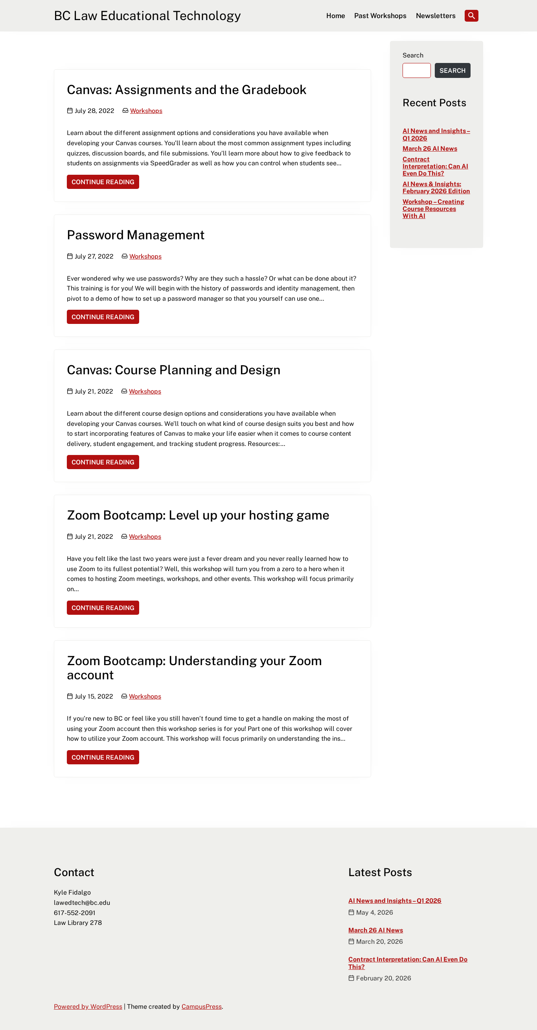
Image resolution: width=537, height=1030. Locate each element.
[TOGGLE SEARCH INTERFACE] (471, 16)
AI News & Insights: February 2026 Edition (436, 187)
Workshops (146, 111)
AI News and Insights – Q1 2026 (436, 134)
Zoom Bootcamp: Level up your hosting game (198, 514)
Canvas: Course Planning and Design (174, 369)
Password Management (136, 234)
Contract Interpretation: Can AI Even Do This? (435, 166)
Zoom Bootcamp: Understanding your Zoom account (194, 667)
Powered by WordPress (88, 1006)
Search (413, 55)
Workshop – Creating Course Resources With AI (433, 209)
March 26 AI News (430, 148)
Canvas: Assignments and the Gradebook (187, 89)
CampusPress (202, 1006)
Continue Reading (100, 182)
